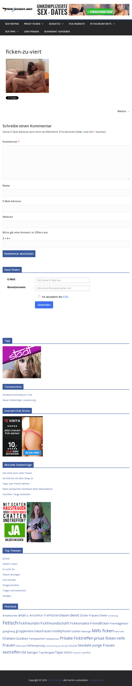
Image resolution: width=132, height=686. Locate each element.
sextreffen (12, 652)
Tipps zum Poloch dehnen (16, 483)
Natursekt (119, 631)
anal (22, 615)
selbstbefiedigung (52, 646)
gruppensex (24, 631)
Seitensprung (36, 645)
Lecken (76, 631)
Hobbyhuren (61, 631)
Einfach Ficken (10, 563)
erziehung (113, 615)
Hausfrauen (43, 631)
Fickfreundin (29, 623)
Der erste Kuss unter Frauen (17, 473)
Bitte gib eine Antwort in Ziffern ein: (25, 232)
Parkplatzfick (37, 638)
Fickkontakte (79, 623)
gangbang (9, 631)
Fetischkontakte (101, 23)
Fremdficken (99, 623)
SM (23, 652)
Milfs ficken (103, 631)
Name (6, 185)
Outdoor (21, 638)
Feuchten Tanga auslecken (16, 494)
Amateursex (10, 615)
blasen (64, 615)
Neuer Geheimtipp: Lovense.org (19, 400)
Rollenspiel (21, 645)
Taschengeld (46, 652)
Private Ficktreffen (76, 638)
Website (8, 217)
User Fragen (31, 31)
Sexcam (64, 645)
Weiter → (123, 111)
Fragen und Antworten (14, 590)
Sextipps (10, 31)
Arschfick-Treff (40, 615)
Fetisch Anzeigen (11, 574)
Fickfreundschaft (54, 623)
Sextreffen (12, 23)
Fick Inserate (77, 23)
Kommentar (11, 141)
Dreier (103, 615)
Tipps (59, 652)
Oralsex (9, 638)
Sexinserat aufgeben (57, 31)
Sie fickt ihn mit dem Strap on (18, 478)
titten (68, 652)
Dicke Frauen (89, 615)
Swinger (32, 652)
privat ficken (105, 638)
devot (74, 615)
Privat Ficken (32, 23)
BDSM (6, 558)
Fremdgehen (119, 623)
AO (27, 615)
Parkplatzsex (52, 638)
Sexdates (54, 23)
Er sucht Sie (9, 569)
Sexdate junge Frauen (96, 645)
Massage (86, 631)
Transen (77, 652)
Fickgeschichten (11, 585)
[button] (42, 24)
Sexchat (73, 645)
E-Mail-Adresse (12, 201)
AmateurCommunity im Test (17, 394)
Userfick (85, 652)
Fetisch (10, 623)
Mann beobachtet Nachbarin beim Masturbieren (28, 488)
